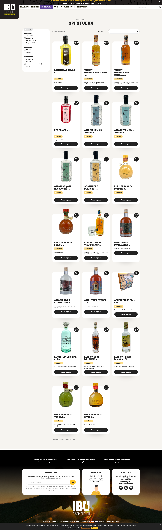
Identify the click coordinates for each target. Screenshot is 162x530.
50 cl (28, 50)
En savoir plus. (85, 528)
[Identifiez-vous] (159, 3)
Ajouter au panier (66, 88)
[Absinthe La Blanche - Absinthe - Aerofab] (96, 166)
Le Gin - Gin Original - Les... (65, 358)
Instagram (131, 488)
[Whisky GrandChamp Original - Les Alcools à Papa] (126, 50)
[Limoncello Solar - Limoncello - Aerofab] (66, 50)
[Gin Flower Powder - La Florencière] (96, 280)
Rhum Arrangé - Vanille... (63, 415)
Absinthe (29, 59)
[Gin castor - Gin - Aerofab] (126, 110)
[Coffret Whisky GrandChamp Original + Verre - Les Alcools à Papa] (96, 222)
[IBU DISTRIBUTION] (9, 9)
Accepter (94, 528)
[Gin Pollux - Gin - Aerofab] (96, 110)
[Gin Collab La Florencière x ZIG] (66, 280)
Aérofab (29, 36)
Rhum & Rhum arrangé (34, 64)
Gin (28, 61)
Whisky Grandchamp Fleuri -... (95, 72)
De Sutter (29, 38)
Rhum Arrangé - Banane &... (123, 187)
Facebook (121, 488)
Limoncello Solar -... (64, 71)
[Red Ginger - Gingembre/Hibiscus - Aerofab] (66, 110)
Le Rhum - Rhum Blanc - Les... (122, 358)
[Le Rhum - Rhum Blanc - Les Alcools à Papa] (126, 337)
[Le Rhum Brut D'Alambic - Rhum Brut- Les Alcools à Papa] (96, 337)
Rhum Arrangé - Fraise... (63, 243)
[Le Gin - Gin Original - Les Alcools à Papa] (66, 337)
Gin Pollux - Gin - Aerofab (94, 131)
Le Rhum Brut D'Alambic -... (91, 358)
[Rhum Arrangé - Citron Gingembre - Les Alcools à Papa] (96, 395)
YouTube (126, 488)
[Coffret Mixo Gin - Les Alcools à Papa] (126, 280)
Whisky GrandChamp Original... (121, 72)
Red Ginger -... (62, 130)
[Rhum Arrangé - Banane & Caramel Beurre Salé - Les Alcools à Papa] (126, 166)
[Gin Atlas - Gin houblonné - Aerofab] (66, 166)
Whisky (29, 66)
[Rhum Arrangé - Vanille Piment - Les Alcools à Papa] (66, 395)
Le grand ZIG (30, 43)
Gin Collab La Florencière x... (63, 301)
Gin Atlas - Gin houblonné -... (62, 187)
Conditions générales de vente (93, 521)
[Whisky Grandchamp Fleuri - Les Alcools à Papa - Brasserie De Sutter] (96, 50)
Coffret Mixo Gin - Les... (124, 301)
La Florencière (31, 40)
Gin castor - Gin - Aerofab (124, 131)
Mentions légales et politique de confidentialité (61, 521)
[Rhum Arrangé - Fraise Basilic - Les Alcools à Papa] (66, 222)
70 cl (28, 52)
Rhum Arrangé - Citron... (93, 415)
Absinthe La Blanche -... (91, 187)
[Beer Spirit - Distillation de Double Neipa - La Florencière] (126, 222)
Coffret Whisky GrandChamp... (93, 243)
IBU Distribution (113, 521)
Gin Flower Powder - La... (95, 301)
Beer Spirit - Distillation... (122, 243)
